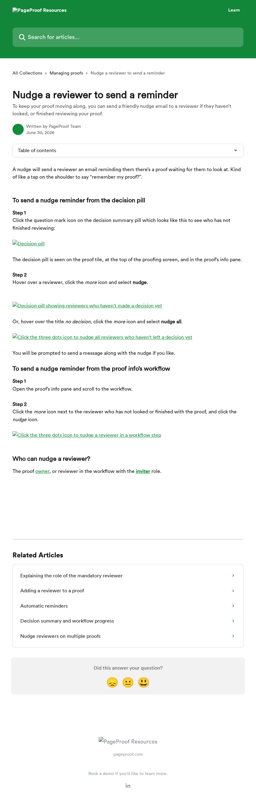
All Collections (27, 73)
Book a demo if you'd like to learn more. (128, 773)
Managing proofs (66, 73)
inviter (143, 471)
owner (42, 471)
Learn (234, 10)
